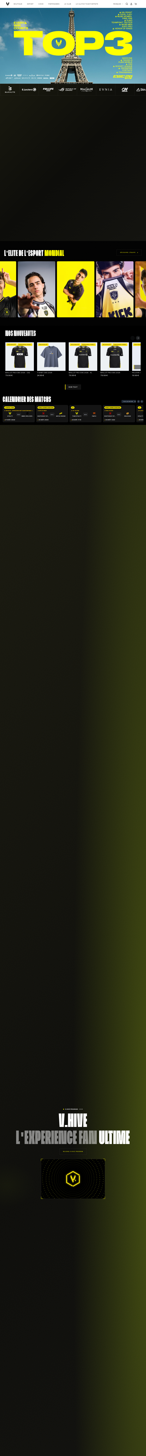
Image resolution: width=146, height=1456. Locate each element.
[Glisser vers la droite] (138, 338)
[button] (127, 4)
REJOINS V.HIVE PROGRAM (73, 1151)
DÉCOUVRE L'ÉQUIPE (128, 252)
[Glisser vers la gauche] (133, 338)
